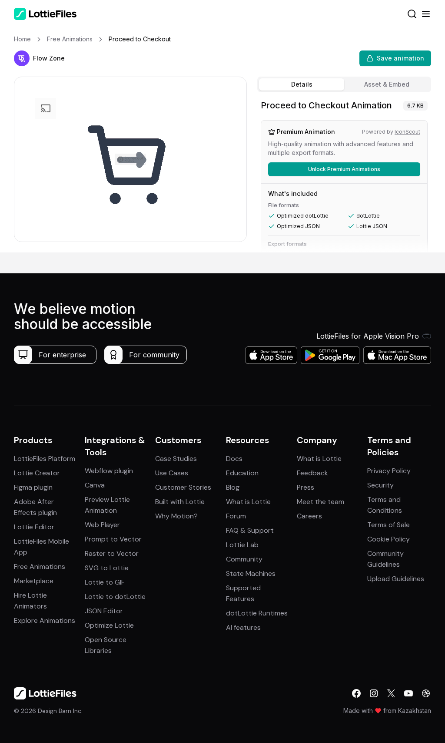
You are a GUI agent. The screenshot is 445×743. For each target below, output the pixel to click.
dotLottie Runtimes (257, 613)
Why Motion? (176, 516)
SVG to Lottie (107, 567)
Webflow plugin (109, 470)
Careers (309, 516)
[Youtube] (408, 693)
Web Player (102, 524)
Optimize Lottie (109, 625)
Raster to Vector (112, 553)
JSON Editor (104, 610)
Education (242, 472)
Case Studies (176, 458)
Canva (95, 485)
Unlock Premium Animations (344, 169)
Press (305, 487)
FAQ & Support (250, 530)
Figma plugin (33, 487)
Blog (232, 487)
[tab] (301, 84)
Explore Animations (44, 620)
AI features (243, 627)
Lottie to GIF (105, 582)
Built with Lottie (180, 501)
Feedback (312, 472)
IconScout (407, 131)
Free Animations (39, 566)
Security (380, 485)
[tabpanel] (344, 174)
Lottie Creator (37, 472)
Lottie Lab (242, 544)
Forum (236, 516)
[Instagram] (374, 693)
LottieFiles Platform (44, 458)
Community (244, 559)
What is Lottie (248, 501)
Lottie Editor (34, 526)
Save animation (400, 58)
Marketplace (33, 580)
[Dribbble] (426, 693)
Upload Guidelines (395, 578)
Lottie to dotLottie (115, 596)
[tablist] (344, 84)
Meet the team (320, 501)
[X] (391, 693)
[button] (22, 58)
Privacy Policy (389, 470)
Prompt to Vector (113, 539)
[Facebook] (356, 693)
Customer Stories (183, 487)
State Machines (251, 573)
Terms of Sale (388, 524)
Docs (234, 458)
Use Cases (171, 472)
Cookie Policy (388, 539)
